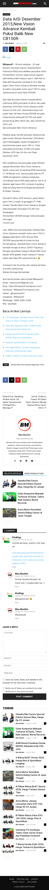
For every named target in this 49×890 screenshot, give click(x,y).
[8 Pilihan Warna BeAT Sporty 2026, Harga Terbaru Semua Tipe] (8, 790)
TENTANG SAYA (23, 879)
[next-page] (8, 522)
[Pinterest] (18, 49)
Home (5, 10)
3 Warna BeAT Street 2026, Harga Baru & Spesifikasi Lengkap (30, 760)
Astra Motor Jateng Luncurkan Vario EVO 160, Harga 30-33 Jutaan (29, 804)
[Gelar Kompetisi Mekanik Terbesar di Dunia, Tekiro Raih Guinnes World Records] (9, 496)
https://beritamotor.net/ (24, 439)
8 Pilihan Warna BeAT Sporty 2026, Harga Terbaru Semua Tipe (30, 789)
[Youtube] (33, 461)
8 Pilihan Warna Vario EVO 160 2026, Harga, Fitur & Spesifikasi (29, 818)
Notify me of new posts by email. (19, 691)
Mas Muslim (9, 43)
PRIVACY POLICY (18, 882)
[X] (11, 49)
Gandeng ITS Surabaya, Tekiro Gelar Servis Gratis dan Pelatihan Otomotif (29, 832)
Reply (14, 567)
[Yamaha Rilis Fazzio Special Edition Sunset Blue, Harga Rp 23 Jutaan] (9, 483)
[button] (4, 3)
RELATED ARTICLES (12, 474)
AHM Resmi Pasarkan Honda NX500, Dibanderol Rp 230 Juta (30, 746)
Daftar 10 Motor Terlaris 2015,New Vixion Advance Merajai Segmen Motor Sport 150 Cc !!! (36, 402)
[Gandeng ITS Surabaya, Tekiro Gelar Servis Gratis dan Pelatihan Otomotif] (8, 833)
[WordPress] (27, 461)
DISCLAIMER (32, 882)
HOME (11, 879)
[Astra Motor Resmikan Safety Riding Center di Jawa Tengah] (9, 512)
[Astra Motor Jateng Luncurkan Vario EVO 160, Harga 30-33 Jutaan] (8, 804)
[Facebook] (5, 49)
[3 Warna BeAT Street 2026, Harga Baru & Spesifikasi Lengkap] (8, 761)
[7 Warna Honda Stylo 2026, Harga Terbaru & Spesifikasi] (8, 848)
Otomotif (13, 10)
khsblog (16, 537)
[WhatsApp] (24, 49)
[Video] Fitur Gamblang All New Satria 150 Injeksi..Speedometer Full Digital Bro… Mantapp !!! (13, 402)
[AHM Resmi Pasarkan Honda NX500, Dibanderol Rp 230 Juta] (8, 747)
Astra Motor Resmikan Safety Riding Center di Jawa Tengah (30, 512)
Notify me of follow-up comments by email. (23, 688)
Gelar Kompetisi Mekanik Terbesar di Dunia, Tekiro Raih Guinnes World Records (30, 731)
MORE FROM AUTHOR (34, 474)
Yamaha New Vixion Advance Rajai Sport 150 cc (27, 365)
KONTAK (34, 879)
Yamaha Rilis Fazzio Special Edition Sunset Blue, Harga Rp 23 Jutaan (31, 483)
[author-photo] (24, 431)
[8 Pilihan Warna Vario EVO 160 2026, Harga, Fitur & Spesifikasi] (8, 819)
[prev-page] (4, 522)
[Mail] (21, 461)
